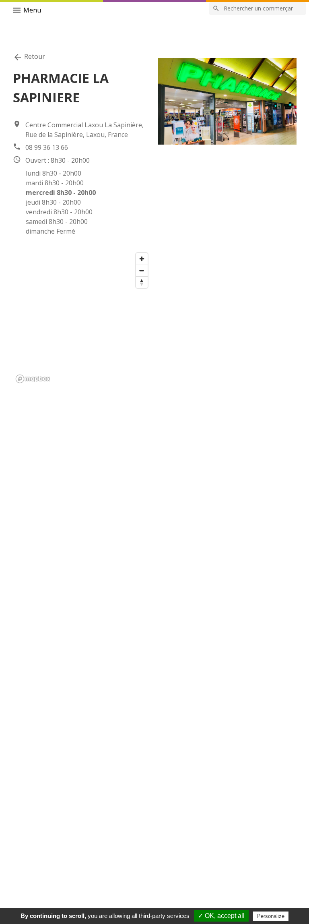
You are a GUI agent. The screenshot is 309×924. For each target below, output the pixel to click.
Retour (29, 57)
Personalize (270, 916)
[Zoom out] (142, 270)
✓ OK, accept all (221, 915)
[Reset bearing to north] (142, 282)
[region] (82, 317)
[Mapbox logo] (33, 378)
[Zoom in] (142, 259)
